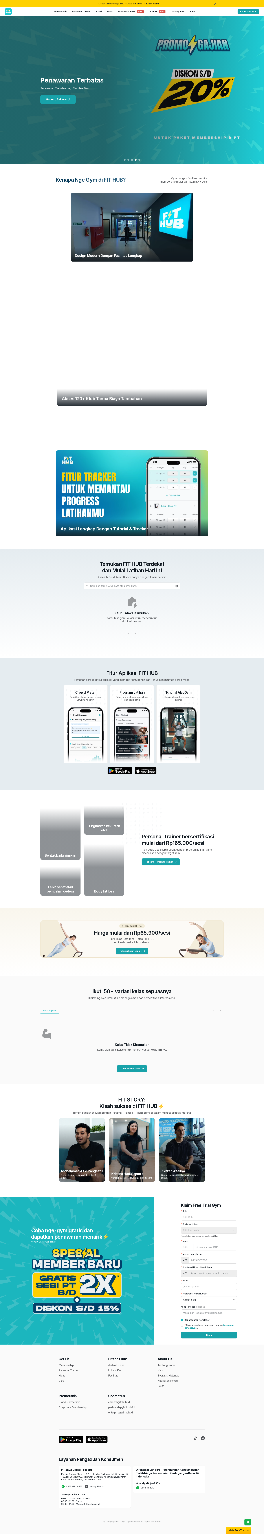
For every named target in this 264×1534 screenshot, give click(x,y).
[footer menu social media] (195, 1438)
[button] (132, 586)
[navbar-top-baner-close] (215, 3)
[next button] (135, 633)
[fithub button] (32, 90)
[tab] (49, 1010)
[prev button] (128, 633)
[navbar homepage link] (8, 11)
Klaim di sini (152, 3)
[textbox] (209, 1215)
